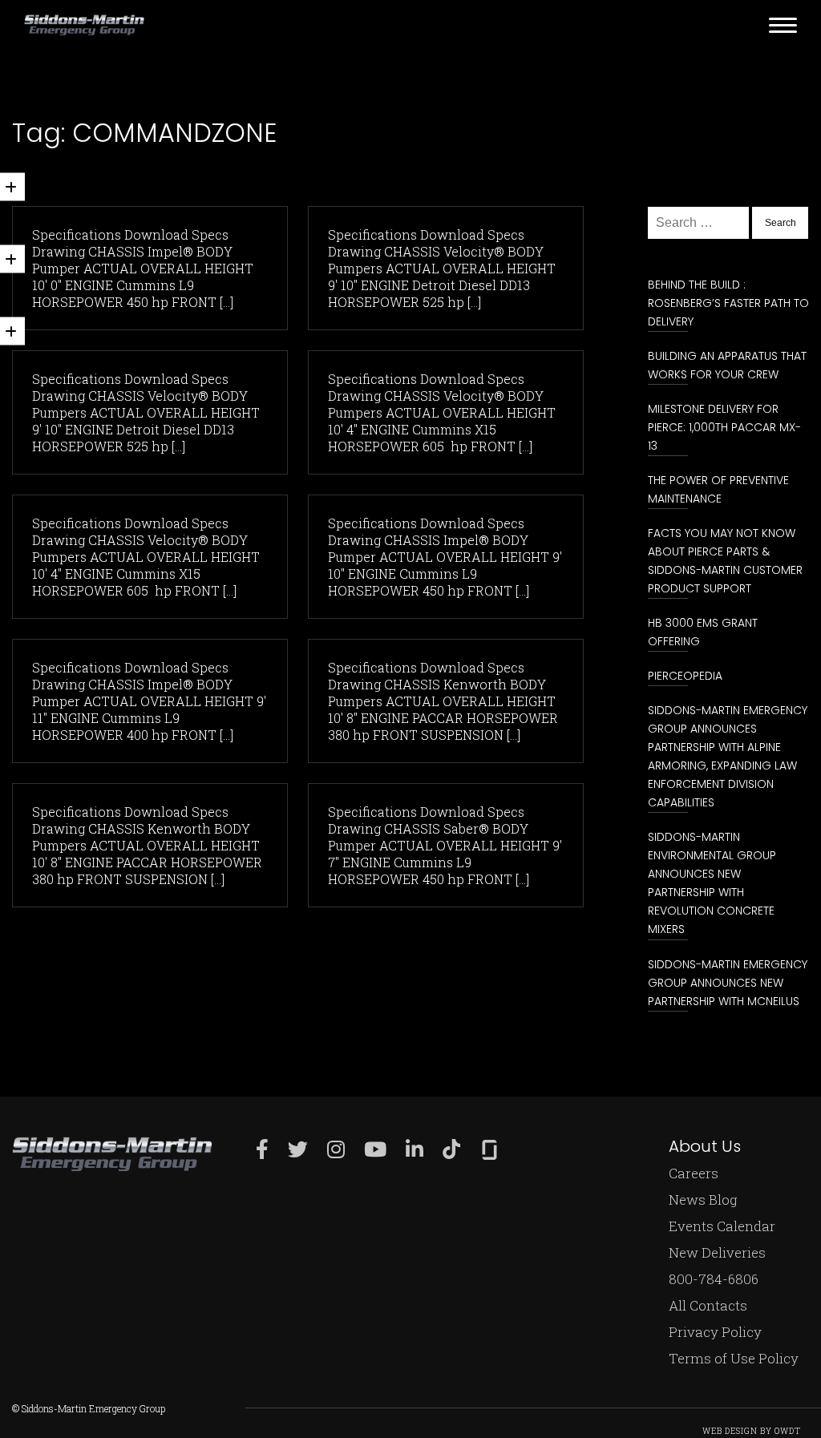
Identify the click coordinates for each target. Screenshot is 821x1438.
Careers (693, 1173)
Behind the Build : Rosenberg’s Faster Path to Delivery (728, 303)
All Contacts (708, 1305)
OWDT (787, 1431)
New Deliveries (717, 1252)
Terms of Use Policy (734, 1358)
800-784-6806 (713, 1279)
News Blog (703, 1199)
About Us (705, 1146)
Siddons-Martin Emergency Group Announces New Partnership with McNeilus (727, 982)
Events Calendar (722, 1226)
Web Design (730, 1431)
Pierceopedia (685, 676)
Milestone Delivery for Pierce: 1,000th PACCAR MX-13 (724, 427)
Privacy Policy (715, 1332)
